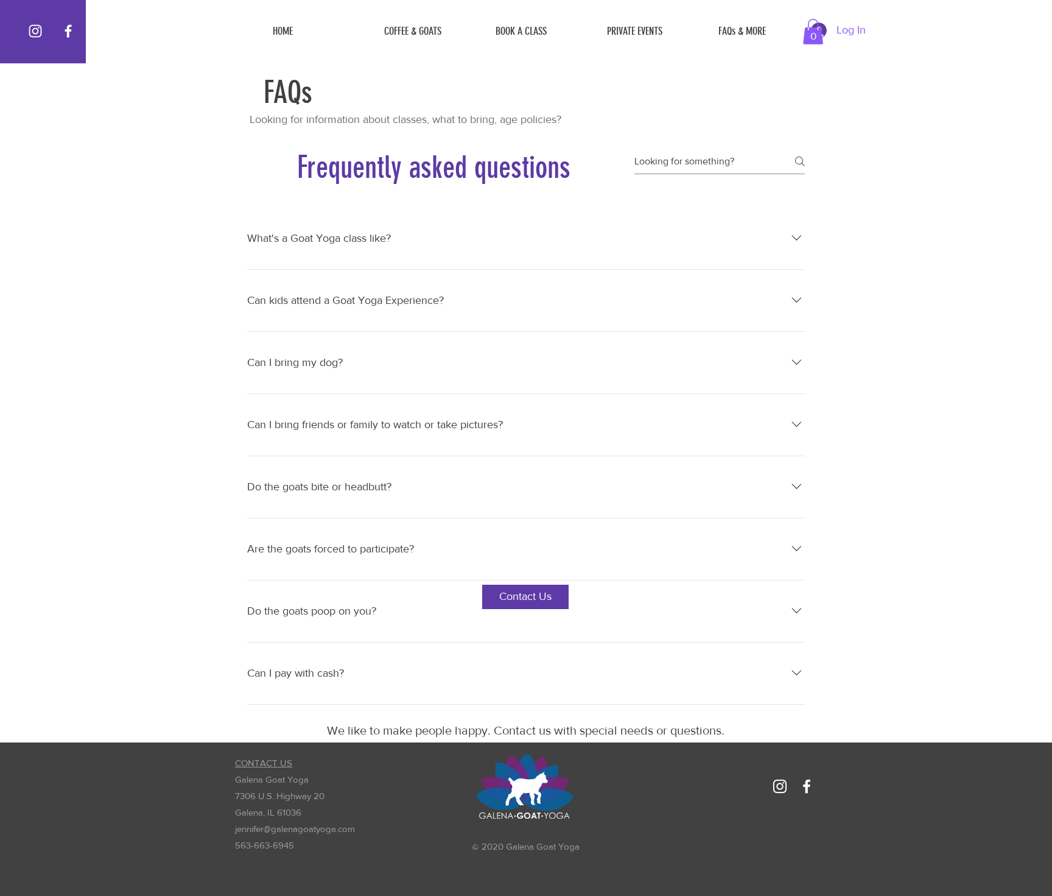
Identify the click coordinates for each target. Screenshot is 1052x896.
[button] (765, 31)
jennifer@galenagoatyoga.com (295, 829)
